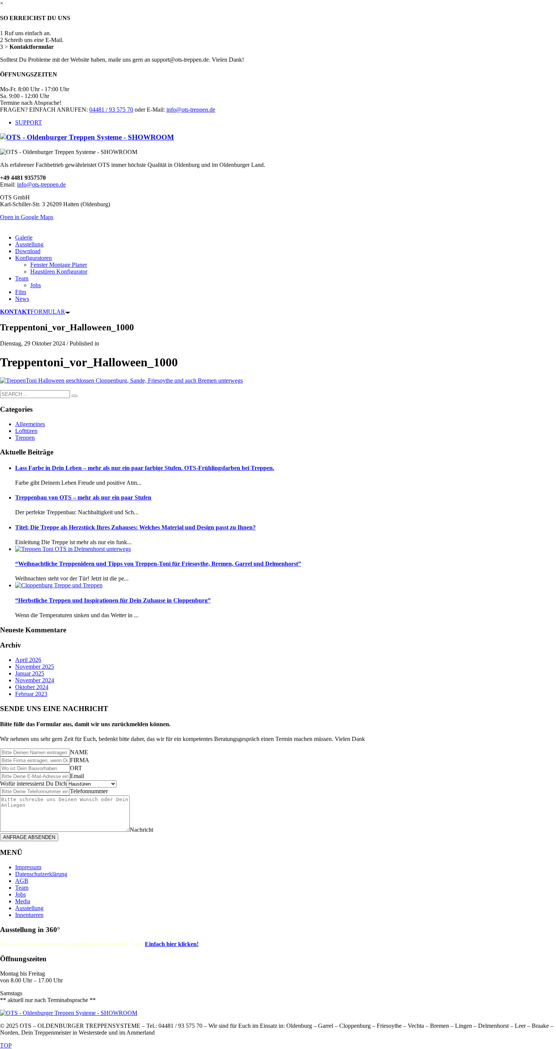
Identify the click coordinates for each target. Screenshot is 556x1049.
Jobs (20, 894)
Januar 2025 (29, 673)
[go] (74, 396)
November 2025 (34, 666)
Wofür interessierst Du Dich (33, 783)
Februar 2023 (31, 694)
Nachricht (141, 829)
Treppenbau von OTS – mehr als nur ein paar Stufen (83, 497)
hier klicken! (172, 944)
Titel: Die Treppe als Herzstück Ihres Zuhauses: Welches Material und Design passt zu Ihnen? (135, 527)
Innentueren (29, 915)
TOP (6, 1045)
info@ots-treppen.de (190, 109)
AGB (21, 881)
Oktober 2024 (31, 687)
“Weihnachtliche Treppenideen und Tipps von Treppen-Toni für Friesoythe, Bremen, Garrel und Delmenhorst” (158, 563)
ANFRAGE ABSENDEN (29, 837)
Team (21, 887)
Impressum (28, 867)
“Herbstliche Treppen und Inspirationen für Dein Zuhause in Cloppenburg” (113, 600)
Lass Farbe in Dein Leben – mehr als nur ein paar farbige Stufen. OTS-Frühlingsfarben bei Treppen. (144, 468)
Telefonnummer (89, 791)
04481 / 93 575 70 (111, 109)
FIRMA (79, 760)
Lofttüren (26, 431)
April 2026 (28, 660)
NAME (79, 752)
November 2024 (34, 680)
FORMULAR (32, 311)
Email (77, 776)
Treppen (25, 437)
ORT (76, 768)
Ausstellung (29, 908)
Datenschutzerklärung (41, 874)
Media (22, 901)
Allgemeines (30, 424)
